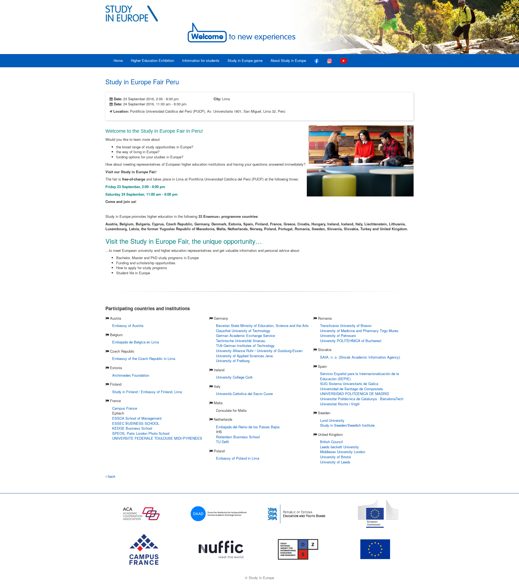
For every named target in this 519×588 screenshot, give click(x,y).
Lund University (332, 420)
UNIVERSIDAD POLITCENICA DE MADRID (354, 393)
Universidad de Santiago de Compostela (351, 388)
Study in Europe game (245, 60)
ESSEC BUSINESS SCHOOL (135, 423)
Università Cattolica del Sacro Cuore (244, 393)
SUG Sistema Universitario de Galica (349, 383)
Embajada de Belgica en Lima (135, 342)
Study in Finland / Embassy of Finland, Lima (147, 391)
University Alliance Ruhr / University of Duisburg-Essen (259, 350)
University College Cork (234, 377)
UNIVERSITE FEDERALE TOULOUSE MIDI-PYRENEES (157, 438)
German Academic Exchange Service (245, 335)
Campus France (124, 408)
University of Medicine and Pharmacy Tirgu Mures (359, 330)
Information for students (200, 60)
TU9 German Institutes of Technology (245, 345)
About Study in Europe (288, 60)
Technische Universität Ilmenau (240, 340)
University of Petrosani (338, 335)
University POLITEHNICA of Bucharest (350, 340)
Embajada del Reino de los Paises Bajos (248, 426)
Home (118, 60)
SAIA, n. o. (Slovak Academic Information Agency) (360, 357)
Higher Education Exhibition (152, 60)
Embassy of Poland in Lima (237, 458)
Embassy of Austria (127, 325)
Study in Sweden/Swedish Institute (347, 425)
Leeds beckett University (339, 446)
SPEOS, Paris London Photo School (140, 433)
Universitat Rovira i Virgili (340, 403)
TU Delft (222, 441)
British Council (331, 441)
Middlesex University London (342, 451)
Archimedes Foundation (130, 375)
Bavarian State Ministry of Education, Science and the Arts (262, 325)
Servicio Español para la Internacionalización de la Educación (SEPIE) (359, 376)
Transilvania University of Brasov (346, 325)
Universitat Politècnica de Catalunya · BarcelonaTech (361, 398)
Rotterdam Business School (238, 436)
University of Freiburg (232, 360)
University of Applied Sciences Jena (244, 355)
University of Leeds (335, 462)
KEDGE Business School (132, 428)
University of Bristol (335, 456)
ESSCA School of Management (137, 418)
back (111, 476)
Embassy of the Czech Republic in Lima (143, 358)
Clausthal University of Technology (243, 330)
